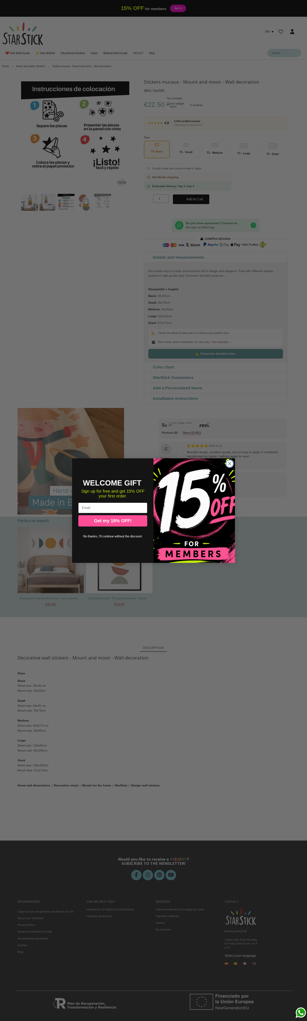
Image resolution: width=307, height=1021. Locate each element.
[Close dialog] (229, 463)
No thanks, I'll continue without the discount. (112, 536)
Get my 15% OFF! (113, 520)
